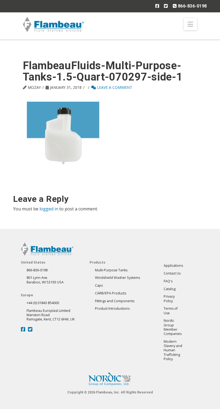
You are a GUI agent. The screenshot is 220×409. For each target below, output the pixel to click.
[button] (190, 24)
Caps (99, 285)
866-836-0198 (192, 6)
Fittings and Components (114, 301)
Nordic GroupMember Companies (173, 327)
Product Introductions (112, 308)
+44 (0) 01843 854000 (43, 303)
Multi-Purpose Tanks (111, 270)
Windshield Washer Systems (117, 277)
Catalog (169, 289)
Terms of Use (171, 310)
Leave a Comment (114, 87)
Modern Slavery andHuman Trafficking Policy (173, 350)
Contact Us (172, 273)
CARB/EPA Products (110, 293)
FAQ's (168, 281)
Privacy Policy (169, 298)
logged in (48, 209)
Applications (173, 265)
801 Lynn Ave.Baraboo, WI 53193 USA (45, 279)
